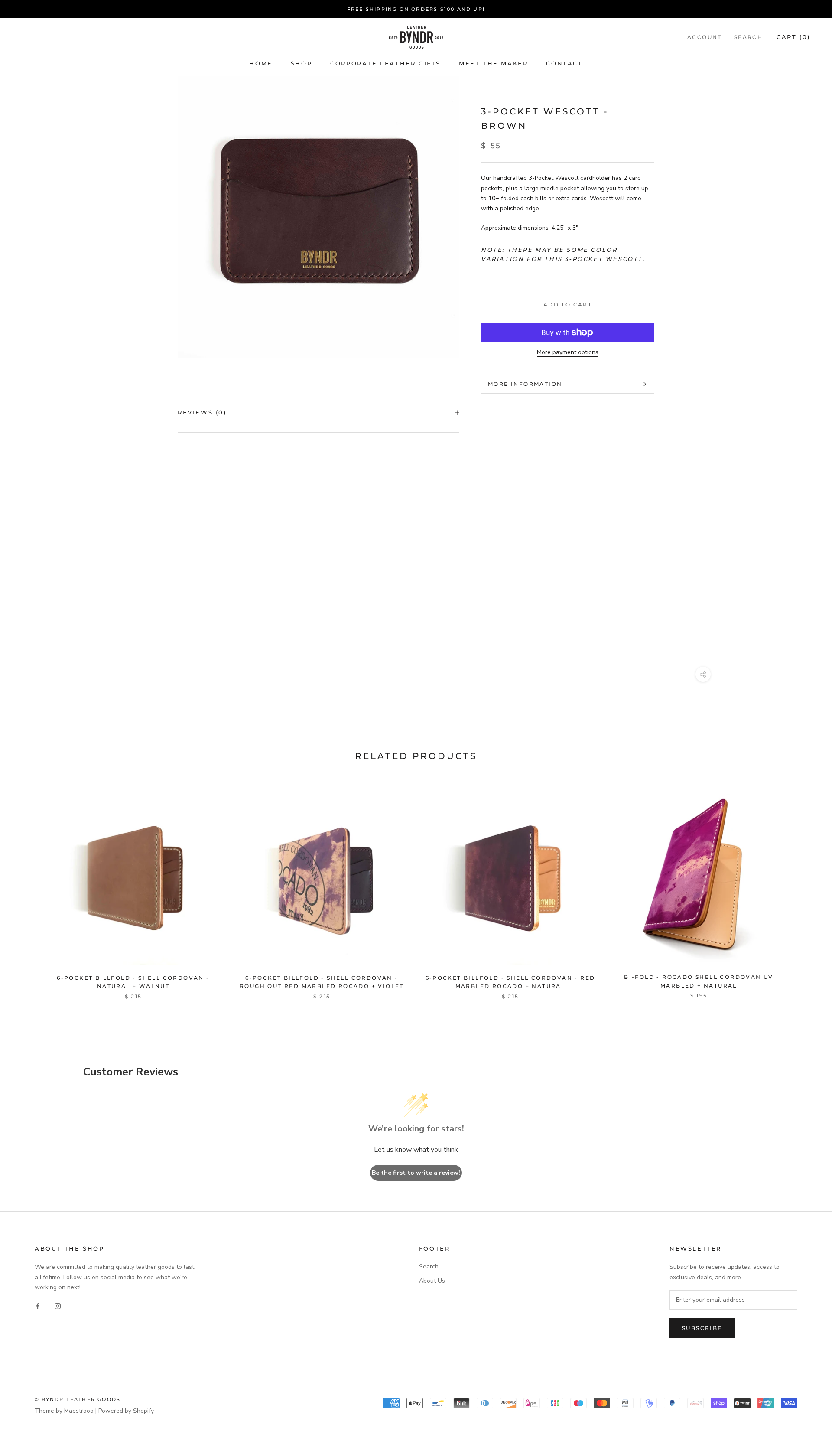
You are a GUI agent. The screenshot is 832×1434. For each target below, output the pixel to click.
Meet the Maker (493, 63)
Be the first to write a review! (416, 1173)
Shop (301, 63)
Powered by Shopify (126, 1411)
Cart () (793, 37)
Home (260, 63)
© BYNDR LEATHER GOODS (77, 1399)
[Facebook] (38, 1306)
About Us (432, 1281)
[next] (805, 887)
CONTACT (564, 63)
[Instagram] (58, 1306)
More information (525, 384)
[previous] (27, 887)
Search (748, 37)
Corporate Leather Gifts (385, 63)
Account (704, 37)
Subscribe (702, 1328)
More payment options (567, 352)
